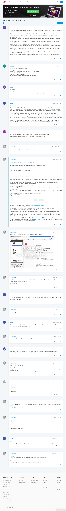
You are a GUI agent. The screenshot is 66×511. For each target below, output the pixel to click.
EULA (44, 485)
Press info (58, 482)
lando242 (12, 66)
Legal (44, 477)
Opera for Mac (6, 484)
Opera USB (5, 489)
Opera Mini (5, 496)
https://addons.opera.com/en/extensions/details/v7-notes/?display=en (25, 371)
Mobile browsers (6, 492)
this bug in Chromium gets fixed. (38, 205)
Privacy (44, 482)
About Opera (58, 480)
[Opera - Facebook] (3, 507)
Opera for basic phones (8, 499)
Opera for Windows (8, 23)
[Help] (30, 2)
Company (58, 477)
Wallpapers (21, 484)
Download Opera (33, 11)
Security (45, 480)
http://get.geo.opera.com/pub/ (16, 407)
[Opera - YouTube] (7, 507)
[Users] (23, 2)
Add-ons (21, 480)
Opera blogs (33, 482)
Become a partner (59, 487)
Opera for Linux (6, 486)
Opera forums (34, 484)
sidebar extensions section (39, 219)
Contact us (58, 489)
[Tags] (20, 2)
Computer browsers (7, 480)
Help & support (34, 480)
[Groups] (25, 2)
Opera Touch (6, 498)
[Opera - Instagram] (12, 507)
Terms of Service (46, 487)
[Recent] (18, 2)
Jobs (57, 484)
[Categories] (15, 2)
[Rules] (27, 2)
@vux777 (12, 441)
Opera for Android (7, 494)
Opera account (22, 482)
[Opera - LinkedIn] (10, 507)
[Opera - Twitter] (5, 507)
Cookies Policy (46, 484)
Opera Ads (21, 485)
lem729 (11, 103)
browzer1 (12, 131)
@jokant (11, 105)
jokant (11, 27)
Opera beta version (7, 488)
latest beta (55, 217)
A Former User (13, 146)
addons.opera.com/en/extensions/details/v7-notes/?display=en (24, 149)
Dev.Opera (33, 485)
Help (32, 477)
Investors (58, 485)
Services (21, 477)
